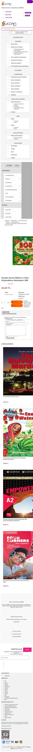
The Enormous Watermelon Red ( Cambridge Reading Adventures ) (14, 458)
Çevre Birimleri (17, 50)
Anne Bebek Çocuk (18, 37)
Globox (6, 688)
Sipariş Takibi (8, 17)
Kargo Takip (8, 11)
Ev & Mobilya (18, 70)
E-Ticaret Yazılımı (16, 636)
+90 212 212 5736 (6, 726)
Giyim (15, 122)
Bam (6, 699)
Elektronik (18, 41)
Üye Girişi (9, 165)
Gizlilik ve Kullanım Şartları (11, 704)
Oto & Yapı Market (18, 132)
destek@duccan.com (6, 728)
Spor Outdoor (18, 143)
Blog (6, 716)
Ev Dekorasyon (18, 74)
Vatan (6, 691)
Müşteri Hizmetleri (9, 714)
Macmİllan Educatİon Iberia (11, 698)
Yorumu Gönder (10, 338)
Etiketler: (26, 301)
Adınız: (7, 321)
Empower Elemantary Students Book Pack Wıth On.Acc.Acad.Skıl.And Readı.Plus (15, 519)
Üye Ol (17, 165)
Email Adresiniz (9, 323)
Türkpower (7, 686)
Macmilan (7, 696)
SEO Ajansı (16, 621)
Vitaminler (16, 109)
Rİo (5, 695)
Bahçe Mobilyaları (18, 137)
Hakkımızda (7, 713)
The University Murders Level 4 (11, 396)
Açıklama (5, 312)
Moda (18, 116)
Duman (6, 692)
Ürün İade (7, 709)
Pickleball (7, 675)
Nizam (6, 693)
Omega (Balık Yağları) (19, 107)
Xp (5, 680)
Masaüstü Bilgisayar (18, 53)
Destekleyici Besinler (19, 103)
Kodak (6, 683)
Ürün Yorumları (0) (9, 314)
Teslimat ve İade (9, 711)
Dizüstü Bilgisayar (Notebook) (21, 51)
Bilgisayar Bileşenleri (19, 49)
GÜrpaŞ (6, 685)
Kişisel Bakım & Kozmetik (18, 99)
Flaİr (6, 682)
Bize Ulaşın (8, 14)
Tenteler (16, 139)
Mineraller (16, 106)
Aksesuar (16, 121)
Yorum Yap (10, 283)
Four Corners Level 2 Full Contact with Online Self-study (16, 581)
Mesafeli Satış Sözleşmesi (11, 707)
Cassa (6, 689)
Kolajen (16, 105)
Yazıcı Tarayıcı (17, 54)
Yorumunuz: (9, 324)
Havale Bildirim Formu (10, 706)
